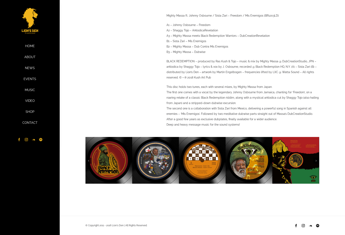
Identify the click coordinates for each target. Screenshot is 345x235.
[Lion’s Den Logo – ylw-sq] (30, 8)
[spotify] (40, 139)
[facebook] (19, 139)
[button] (88, 161)
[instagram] (26, 139)
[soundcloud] (33, 139)
